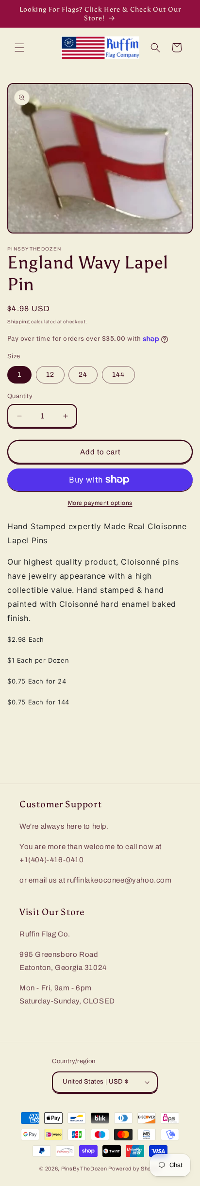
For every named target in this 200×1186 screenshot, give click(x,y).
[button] (19, 47)
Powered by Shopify (134, 1168)
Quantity (20, 396)
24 (83, 374)
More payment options (100, 503)
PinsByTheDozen (84, 1168)
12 (50, 374)
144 (118, 374)
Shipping (18, 321)
